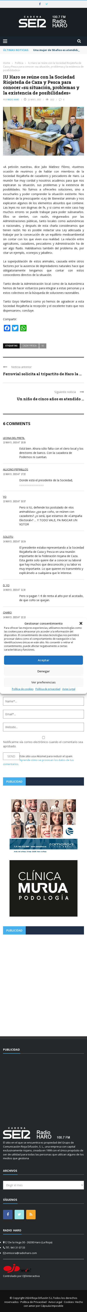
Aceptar (43, 660)
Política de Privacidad (33, 1302)
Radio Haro (13, 99)
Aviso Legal (68, 689)
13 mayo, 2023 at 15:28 (14, 442)
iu (43, 345)
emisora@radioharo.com (21, 1253)
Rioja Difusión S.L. (42, 1298)
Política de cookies (22, 689)
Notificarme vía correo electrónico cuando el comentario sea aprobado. (43, 744)
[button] (81, 623)
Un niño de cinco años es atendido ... (50, 398)
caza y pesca (29, 345)
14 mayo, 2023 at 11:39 (14, 590)
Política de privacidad (47, 689)
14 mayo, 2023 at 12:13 (14, 617)
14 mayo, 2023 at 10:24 (14, 541)
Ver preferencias (43, 682)
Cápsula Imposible (52, 1306)
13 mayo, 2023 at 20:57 (14, 501)
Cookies (69, 1302)
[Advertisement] (43, 984)
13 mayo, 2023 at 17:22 (14, 474)
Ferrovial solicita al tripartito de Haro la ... (42, 373)
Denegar (43, 671)
